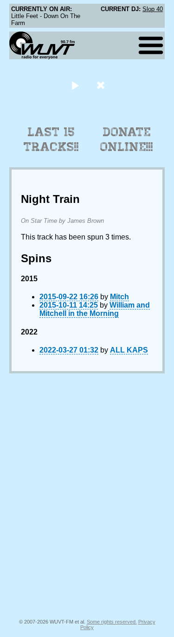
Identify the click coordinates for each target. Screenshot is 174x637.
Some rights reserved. (112, 621)
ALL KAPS (129, 350)
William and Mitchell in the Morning (94, 309)
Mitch (119, 297)
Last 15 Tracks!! (51, 139)
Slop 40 (152, 9)
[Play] (75, 85)
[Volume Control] (101, 85)
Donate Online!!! (126, 139)
